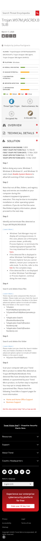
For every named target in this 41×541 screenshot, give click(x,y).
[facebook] (7, 36)
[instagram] (22, 472)
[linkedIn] (14, 36)
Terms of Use (26, 523)
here (11, 252)
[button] (20, 133)
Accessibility (6, 523)
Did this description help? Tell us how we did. (19, 409)
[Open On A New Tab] (10, 36)
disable (22, 174)
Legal (23, 519)
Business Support (13, 402)
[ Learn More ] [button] (8, 229)
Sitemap (5, 527)
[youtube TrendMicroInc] (28, 472)
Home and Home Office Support (19, 399)
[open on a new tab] (16, 472)
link (11, 268)
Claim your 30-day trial (18, 505)
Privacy (4, 519)
